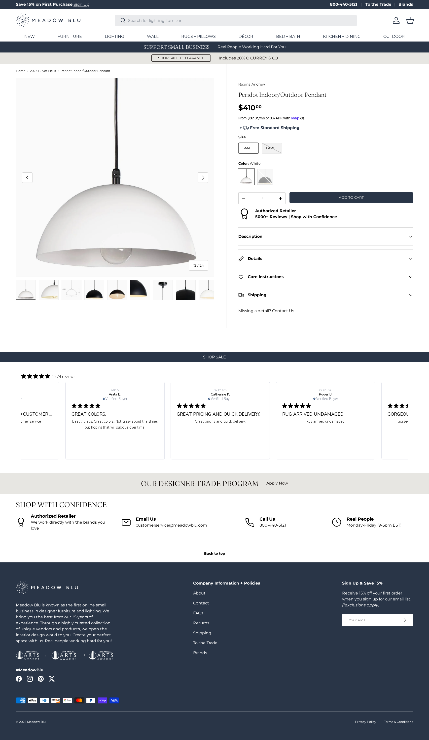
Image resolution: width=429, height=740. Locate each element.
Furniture (70, 36)
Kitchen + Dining (341, 36)
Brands (405, 4)
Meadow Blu (36, 722)
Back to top (214, 553)
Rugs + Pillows (198, 36)
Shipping (202, 633)
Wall (152, 36)
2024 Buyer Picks (43, 70)
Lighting (114, 36)
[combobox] (236, 20)
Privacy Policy (365, 722)
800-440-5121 (344, 4)
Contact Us (283, 310)
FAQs (198, 613)
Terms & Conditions (398, 722)
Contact (201, 603)
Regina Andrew (251, 84)
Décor (246, 36)
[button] (410, 20)
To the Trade (378, 4)
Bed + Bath (288, 36)
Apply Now (277, 483)
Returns (201, 623)
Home (20, 70)
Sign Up (81, 4)
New (29, 36)
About (199, 593)
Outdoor (394, 36)
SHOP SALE (214, 357)
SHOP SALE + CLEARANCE (181, 58)
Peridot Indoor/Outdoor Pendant (85, 70)
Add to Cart (351, 197)
